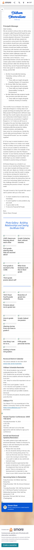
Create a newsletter (10, 545)
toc (2, 9)
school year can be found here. (12, 363)
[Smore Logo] (6, 2)
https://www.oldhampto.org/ (12, 407)
